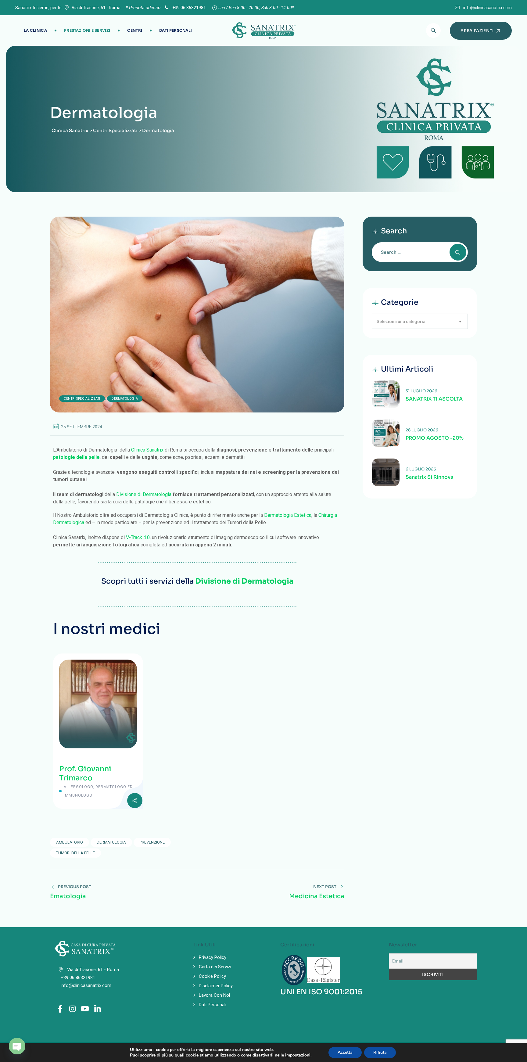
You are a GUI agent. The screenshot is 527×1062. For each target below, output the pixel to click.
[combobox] (420, 321)
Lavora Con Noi (214, 995)
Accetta (345, 1052)
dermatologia (111, 842)
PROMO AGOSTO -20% (435, 438)
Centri (134, 30)
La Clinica (35, 30)
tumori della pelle (75, 853)
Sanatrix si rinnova (429, 477)
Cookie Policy (212, 976)
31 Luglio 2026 (421, 391)
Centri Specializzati (82, 398)
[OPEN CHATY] (17, 1046)
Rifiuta (380, 1052)
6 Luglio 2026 (421, 469)
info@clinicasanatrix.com (487, 7)
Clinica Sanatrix (147, 450)
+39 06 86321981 (188, 7)
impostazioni (297, 1055)
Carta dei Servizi (215, 967)
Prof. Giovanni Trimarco (85, 773)
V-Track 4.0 (138, 537)
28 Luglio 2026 (422, 430)
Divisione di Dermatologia (143, 494)
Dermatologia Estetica (287, 515)
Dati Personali (175, 30)
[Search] (433, 30)
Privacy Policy (212, 957)
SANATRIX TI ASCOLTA (434, 399)
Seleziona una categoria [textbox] (401, 321)
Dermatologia (125, 398)
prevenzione (152, 842)
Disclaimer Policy (216, 985)
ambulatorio (69, 842)
